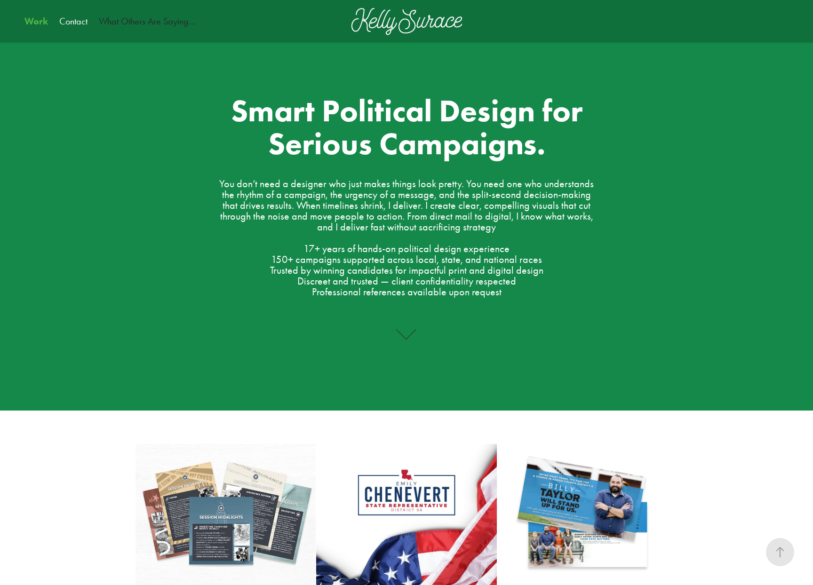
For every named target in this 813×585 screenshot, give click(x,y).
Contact (73, 21)
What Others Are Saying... (147, 21)
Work (36, 21)
